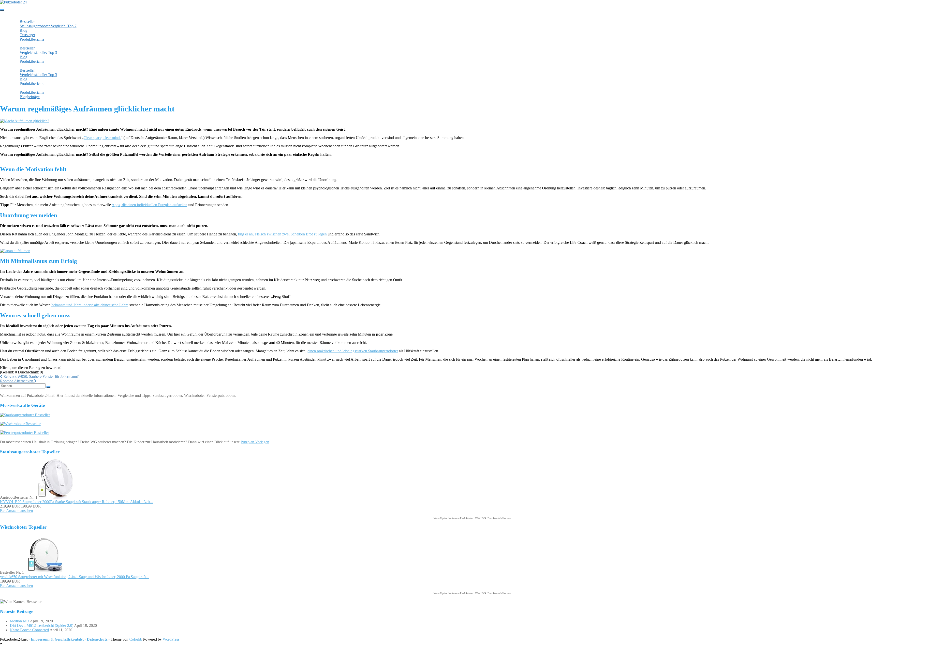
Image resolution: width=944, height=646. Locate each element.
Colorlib (135, 639)
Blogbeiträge (30, 97)
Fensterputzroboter (29, 66)
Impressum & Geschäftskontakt (57, 639)
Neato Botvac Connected (29, 630)
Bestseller (27, 21)
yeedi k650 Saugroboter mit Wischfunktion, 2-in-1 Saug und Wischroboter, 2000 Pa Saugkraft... (74, 577)
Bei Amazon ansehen (16, 510)
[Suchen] (48, 387)
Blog (23, 30)
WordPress (171, 639)
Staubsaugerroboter (29, 17)
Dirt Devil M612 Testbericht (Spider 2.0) (41, 625)
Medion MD (19, 621)
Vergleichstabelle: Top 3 (38, 52)
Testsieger (27, 35)
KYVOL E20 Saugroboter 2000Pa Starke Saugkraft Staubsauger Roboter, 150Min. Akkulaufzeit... (76, 502)
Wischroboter (24, 44)
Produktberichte (32, 39)
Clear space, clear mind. (102, 138)
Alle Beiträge (25, 88)
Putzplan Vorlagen (255, 442)
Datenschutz (97, 639)
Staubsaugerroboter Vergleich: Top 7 (48, 26)
